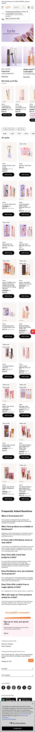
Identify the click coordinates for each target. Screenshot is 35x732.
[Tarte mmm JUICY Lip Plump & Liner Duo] (9, 235)
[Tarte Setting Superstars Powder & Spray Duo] (9, 316)
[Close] (33, 704)
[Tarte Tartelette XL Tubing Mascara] (7, 99)
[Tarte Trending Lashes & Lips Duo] (9, 358)
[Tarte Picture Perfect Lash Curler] (9, 157)
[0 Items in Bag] (32, 7)
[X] (27, 11)
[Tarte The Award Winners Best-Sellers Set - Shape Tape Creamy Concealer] (26, 479)
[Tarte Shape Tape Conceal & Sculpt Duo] (9, 437)
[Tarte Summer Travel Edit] (26, 155)
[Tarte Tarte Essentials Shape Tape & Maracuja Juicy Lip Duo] (26, 196)
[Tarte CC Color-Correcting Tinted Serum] (21, 99)
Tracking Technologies (9, 719)
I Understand (17, 728)
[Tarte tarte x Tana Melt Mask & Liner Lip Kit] (26, 274)
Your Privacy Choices (19, 723)
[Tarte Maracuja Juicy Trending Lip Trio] (26, 398)
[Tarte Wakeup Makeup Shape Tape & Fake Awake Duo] (26, 318)
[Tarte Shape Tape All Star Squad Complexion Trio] (9, 479)
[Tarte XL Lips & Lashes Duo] (9, 195)
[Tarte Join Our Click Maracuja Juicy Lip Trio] (26, 235)
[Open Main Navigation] (2, 7)
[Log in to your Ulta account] (29, 7)
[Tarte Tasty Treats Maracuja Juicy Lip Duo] (26, 358)
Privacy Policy (24, 713)
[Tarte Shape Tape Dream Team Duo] (9, 398)
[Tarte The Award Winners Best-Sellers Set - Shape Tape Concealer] (26, 438)
